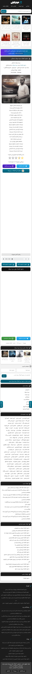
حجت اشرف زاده (25, 433)
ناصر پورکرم (7, 476)
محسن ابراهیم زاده (17, 459)
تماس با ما (13, 6)
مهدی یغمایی (26, 469)
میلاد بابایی (13, 473)
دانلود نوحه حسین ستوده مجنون (16, 653)
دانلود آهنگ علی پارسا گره (23, 552)
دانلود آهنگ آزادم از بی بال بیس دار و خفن (19, 540)
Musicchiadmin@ (19, 53)
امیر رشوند (6, 426)
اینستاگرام (22, 671)
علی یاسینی (13, 452)
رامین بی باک (8, 435)
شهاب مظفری (6, 445)
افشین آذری (13, 426)
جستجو (3, 11)
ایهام (7, 428)
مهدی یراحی (26, 473)
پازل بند (8, 430)
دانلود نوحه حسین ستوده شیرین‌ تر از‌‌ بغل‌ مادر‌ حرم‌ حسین (16, 659)
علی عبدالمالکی (10, 447)
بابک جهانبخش (25, 430)
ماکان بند (22, 476)
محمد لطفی (19, 473)
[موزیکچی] (16, 2)
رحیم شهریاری (15, 435)
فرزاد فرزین (7, 454)
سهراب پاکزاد (19, 442)
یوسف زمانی (8, 478)
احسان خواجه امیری (20, 421)
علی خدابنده (20, 452)
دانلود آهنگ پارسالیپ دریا (23, 550)
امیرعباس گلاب (11, 421)
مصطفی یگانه (10, 466)
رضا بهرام (15, 437)
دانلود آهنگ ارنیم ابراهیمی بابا (22, 545)
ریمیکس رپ (26, 399)
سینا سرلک (15, 65)
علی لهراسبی (11, 449)
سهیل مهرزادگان (25, 440)
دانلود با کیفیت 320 (22, 264)
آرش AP (27, 421)
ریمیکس (27, 397)
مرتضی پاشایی (26, 464)
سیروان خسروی (16, 440)
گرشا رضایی (21, 457)
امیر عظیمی (19, 426)
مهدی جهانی (26, 471)
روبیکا (14, 671)
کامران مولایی (14, 457)
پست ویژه (27, 392)
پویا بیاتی (13, 430)
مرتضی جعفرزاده (17, 461)
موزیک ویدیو (26, 409)
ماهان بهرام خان (25, 461)
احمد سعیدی (11, 423)
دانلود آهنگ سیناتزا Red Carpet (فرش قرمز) (19, 566)
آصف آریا (7, 418)
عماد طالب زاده (25, 449)
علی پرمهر (27, 454)
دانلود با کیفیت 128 (7, 264)
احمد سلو (21, 428)
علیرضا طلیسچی (18, 447)
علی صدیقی (6, 452)
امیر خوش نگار (25, 423)
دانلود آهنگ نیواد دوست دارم (22, 569)
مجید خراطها (19, 471)
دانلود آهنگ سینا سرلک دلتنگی (19, 59)
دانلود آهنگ (23, 65)
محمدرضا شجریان (8, 459)
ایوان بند (16, 428)
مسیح (12, 476)
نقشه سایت (5, 6)
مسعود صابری (18, 466)
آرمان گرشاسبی (25, 418)
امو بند (11, 428)
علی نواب (21, 454)
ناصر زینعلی (26, 478)
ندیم (22, 478)
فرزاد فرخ (27, 457)
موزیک (24, 343)
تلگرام (8, 671)
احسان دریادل (18, 423)
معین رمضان (12, 471)
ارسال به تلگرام (22, 338)
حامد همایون (11, 433)
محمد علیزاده (12, 469)
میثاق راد (27, 476)
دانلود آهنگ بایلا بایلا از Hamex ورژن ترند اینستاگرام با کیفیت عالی (16, 595)
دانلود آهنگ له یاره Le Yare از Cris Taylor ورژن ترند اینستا (16, 495)
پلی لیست (21, 6)
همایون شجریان (15, 478)
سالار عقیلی (19, 445)
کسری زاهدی (7, 457)
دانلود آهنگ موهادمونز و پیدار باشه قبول (19, 557)
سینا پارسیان (26, 445)
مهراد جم (7, 473)
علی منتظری (26, 452)
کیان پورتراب (26, 459)
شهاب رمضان (26, 447)
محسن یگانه (6, 471)
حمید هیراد (26, 435)
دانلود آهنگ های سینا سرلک (16, 269)
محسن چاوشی (18, 464)
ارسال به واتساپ (7, 338)
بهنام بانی (18, 430)
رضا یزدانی (20, 437)
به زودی (27, 390)
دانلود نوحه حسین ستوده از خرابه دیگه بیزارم (16, 656)
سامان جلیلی (11, 442)
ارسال (4, 376)
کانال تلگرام (22, 166)
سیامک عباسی (8, 440)
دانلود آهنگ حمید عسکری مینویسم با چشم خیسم (17, 564)
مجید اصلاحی (19, 469)
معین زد (16, 476)
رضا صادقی (26, 437)
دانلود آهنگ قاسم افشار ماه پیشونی (20, 531)
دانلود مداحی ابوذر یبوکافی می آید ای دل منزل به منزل (16, 555)
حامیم (21, 435)
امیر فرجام (26, 428)
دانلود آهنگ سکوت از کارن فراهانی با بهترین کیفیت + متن (16, 603)
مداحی (27, 6)
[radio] (22, 158)
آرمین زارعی (18, 418)
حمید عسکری (18, 433)
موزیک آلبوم (26, 407)
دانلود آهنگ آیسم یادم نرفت (22, 547)
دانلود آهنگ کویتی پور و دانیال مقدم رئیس (19, 538)
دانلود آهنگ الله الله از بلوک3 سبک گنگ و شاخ (18, 488)
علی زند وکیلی (18, 449)
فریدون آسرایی (14, 454)
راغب (11, 437)
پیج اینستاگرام (8, 166)
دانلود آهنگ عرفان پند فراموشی (21, 528)
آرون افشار (12, 418)
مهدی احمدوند (10, 464)
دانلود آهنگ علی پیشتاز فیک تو (22, 543)
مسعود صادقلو (8, 461)
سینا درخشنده (26, 442)
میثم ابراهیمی (25, 466)
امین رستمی (26, 426)
